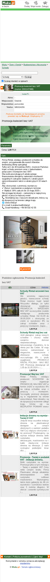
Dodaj (27, 6)
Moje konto (36, 6)
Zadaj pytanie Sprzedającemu (27, 129)
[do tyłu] (25, 270)
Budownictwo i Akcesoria (34, 64)
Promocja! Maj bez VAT (32, 374)
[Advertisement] (25, 36)
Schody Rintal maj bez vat (33, 332)
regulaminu (25, 563)
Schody (5, 67)
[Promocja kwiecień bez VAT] (25, 247)
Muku (4, 64)
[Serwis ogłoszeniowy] (8, 4)
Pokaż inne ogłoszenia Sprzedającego (30, 132)
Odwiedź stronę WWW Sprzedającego (31, 136)
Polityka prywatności (22, 556)
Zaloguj (45, 6)
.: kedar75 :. (25, 94)
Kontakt (7, 556)
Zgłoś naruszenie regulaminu (26, 139)
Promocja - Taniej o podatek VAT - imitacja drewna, (34, 458)
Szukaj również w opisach (15, 81)
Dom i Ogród (15, 64)
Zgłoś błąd (37, 556)
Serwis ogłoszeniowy (31, 567)
